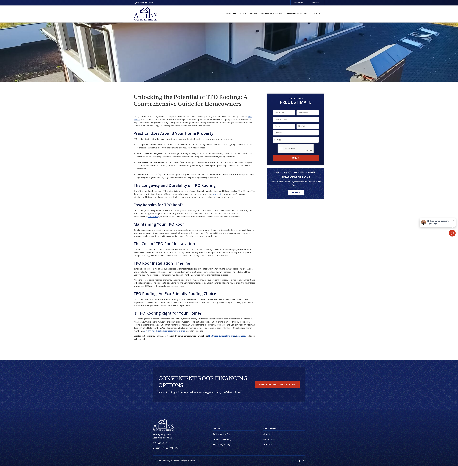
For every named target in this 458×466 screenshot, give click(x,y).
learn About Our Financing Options (277, 384)
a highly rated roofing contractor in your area (164, 331)
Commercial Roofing (222, 439)
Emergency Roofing (222, 444)
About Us (267, 434)
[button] (236, 13)
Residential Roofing (221, 434)
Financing (298, 2)
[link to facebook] (299, 460)
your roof (216, 194)
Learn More (296, 192)
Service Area (268, 439)
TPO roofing (153, 216)
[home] (145, 13)
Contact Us (315, 2)
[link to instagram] (303, 460)
